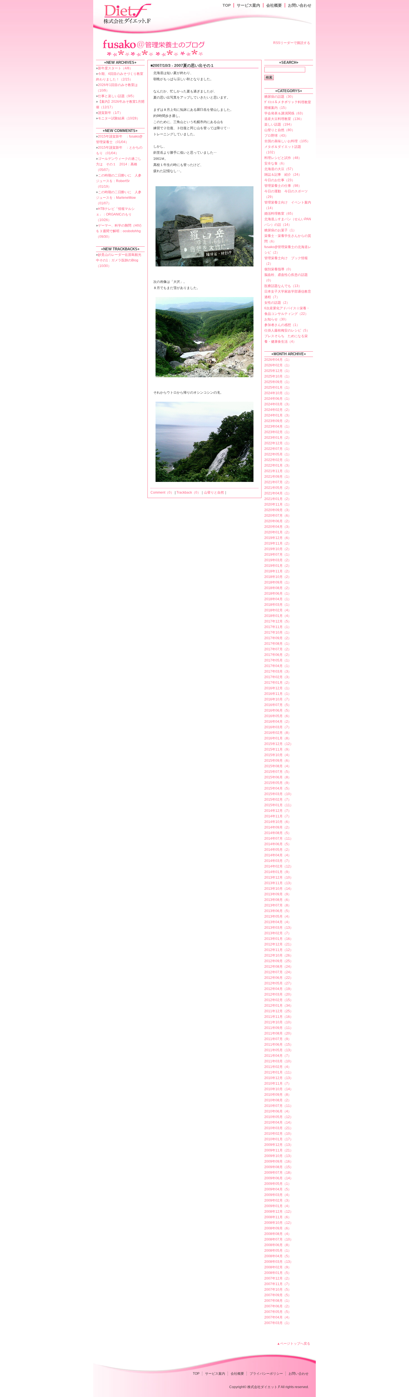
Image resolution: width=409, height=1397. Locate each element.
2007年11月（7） (277, 1284)
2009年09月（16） (278, 1161)
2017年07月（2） (277, 649)
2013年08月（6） (277, 900)
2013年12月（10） (278, 877)
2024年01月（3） (277, 415)
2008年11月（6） (277, 1217)
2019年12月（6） (277, 538)
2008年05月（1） (277, 1251)
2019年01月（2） (277, 566)
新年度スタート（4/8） (115, 68)
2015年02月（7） (277, 800)
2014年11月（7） (277, 816)
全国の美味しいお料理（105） (287, 141)
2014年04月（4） (277, 855)
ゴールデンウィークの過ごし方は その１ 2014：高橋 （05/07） (118, 164)
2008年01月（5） (277, 1273)
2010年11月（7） (277, 1083)
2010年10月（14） (278, 1089)
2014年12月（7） (277, 811)
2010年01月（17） (278, 1139)
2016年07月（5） (277, 705)
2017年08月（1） (277, 644)
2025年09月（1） (277, 382)
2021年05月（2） (277, 488)
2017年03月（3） (277, 671)
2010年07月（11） (278, 1106)
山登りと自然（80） (279, 130)
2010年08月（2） (277, 1100)
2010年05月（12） (278, 1117)
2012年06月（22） (278, 978)
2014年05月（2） (277, 850)
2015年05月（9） (277, 783)
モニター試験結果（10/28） (119, 118)
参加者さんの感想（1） (282, 325)
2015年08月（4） (277, 766)
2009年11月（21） (278, 1150)
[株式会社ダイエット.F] (128, 13)
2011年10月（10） (278, 1022)
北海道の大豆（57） (279, 169)
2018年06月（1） (277, 593)
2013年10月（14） (278, 889)
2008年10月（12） (278, 1223)
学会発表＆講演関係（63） (284, 113)
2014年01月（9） (277, 872)
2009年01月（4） (277, 1206)
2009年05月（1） (277, 1184)
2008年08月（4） (277, 1234)
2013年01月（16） (278, 939)
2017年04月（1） (277, 666)
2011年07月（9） (277, 1039)
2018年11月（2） (277, 571)
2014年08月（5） (277, 833)
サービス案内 (248, 5)
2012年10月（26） (278, 955)
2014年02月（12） (278, 866)
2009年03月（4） (277, 1195)
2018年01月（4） (277, 616)
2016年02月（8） (277, 733)
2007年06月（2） (277, 1306)
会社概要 (274, 5)
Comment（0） (162, 492)
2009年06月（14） (278, 1178)
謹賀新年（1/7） (110, 113)
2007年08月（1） (277, 1301)
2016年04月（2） (277, 722)
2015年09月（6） (277, 761)
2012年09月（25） (278, 961)
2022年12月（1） (277, 443)
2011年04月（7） (277, 1056)
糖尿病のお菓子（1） (280, 230)
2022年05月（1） (277, 454)
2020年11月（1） (277, 504)
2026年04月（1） (277, 360)
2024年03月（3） (277, 404)
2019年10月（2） (277, 549)
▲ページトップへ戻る (293, 1343)
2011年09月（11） (278, 1028)
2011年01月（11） (278, 1072)
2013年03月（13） (278, 928)
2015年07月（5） (277, 772)
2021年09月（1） (277, 477)
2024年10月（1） (277, 393)
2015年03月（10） (278, 794)
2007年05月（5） (277, 1312)
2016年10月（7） (277, 699)
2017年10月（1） (277, 632)
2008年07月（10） (278, 1239)
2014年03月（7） (277, 861)
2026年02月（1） (277, 365)
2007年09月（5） (277, 1295)
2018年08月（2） (277, 588)
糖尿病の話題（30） (279, 97)
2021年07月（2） (277, 482)
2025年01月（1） (277, 387)
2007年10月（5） (277, 1289)
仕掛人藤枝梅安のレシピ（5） (287, 330)
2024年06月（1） (277, 399)
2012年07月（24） (278, 972)
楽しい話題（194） (279, 124)
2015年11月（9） (277, 749)
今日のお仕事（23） (279, 180)
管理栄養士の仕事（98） (283, 186)
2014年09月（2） (277, 827)
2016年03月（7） (277, 727)
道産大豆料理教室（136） (284, 119)
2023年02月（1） (277, 432)
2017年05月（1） (277, 660)
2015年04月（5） (277, 788)
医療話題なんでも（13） (283, 286)
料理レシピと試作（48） (283, 158)
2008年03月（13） (278, 1262)
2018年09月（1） (277, 582)
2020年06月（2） (277, 521)
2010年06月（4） (277, 1111)
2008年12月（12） (278, 1212)
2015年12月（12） (278, 744)
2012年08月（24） (278, 967)
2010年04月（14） (278, 1122)
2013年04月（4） (277, 922)
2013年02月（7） (277, 933)
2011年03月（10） (278, 1061)
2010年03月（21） (278, 1128)
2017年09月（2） (277, 638)
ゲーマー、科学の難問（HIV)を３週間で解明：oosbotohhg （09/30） (118, 231)
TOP (227, 5)
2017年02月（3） (277, 677)
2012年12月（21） (278, 944)
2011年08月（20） (278, 1033)
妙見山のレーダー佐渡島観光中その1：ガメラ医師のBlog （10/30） (118, 260)
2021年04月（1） (277, 493)
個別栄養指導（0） (278, 269)
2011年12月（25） (278, 1011)
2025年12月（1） (277, 371)
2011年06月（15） (278, 1044)
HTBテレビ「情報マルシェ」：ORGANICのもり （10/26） (115, 214)
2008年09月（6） (277, 1228)
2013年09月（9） (277, 894)
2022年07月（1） (277, 449)
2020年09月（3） (277, 510)
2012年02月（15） (278, 1000)
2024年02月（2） (277, 410)
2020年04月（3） (277, 527)
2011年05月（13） (278, 1050)
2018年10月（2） (277, 577)
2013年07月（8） (277, 905)
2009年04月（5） (277, 1189)
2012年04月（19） (278, 989)
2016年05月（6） (277, 716)
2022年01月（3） (277, 465)
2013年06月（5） (277, 911)
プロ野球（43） (276, 136)
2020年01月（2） (277, 532)
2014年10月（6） (277, 822)
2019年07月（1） (277, 555)
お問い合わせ (299, 5)
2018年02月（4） (277, 610)
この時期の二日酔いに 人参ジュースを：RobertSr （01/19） (118, 180)
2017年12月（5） (277, 621)
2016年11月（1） (277, 694)
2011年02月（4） (277, 1067)
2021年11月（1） (277, 471)
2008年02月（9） (277, 1267)
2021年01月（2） (277, 499)
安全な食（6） (275, 163)
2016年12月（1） (277, 688)
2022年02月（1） (277, 460)
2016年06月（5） (277, 710)
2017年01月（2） (277, 683)
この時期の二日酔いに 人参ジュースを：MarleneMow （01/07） (118, 197)
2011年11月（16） (278, 1017)
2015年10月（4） (277, 755)
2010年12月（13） (278, 1078)
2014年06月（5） (277, 844)
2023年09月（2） (277, 421)
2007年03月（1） (277, 1323)
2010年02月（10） (278, 1134)
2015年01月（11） (278, 805)
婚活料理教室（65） (279, 213)
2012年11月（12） (278, 950)
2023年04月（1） (277, 426)
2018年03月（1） (277, 605)
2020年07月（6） (277, 516)
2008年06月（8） (277, 1245)
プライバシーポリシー (266, 1374)
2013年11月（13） (278, 883)
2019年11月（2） (277, 543)
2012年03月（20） (278, 994)
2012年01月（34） (278, 1006)
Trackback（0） (188, 492)
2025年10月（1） (277, 376)
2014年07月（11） (278, 838)
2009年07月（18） (278, 1173)
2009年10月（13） (278, 1156)
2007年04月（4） (277, 1317)
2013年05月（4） (277, 916)
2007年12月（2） (277, 1278)
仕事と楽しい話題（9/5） (117, 96)
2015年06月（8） (277, 777)
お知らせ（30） (276, 319)
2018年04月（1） (277, 599)
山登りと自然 (214, 492)
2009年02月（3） (277, 1200)
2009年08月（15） (278, 1167)
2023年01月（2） (277, 438)
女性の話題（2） (277, 303)
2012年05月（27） (278, 983)
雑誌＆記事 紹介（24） (283, 175)
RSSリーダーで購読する (291, 43)
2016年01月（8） (277, 738)
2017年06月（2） (277, 655)
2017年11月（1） (277, 627)
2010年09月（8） (277, 1095)
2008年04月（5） (277, 1256)
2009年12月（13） (278, 1145)
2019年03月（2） (277, 560)
